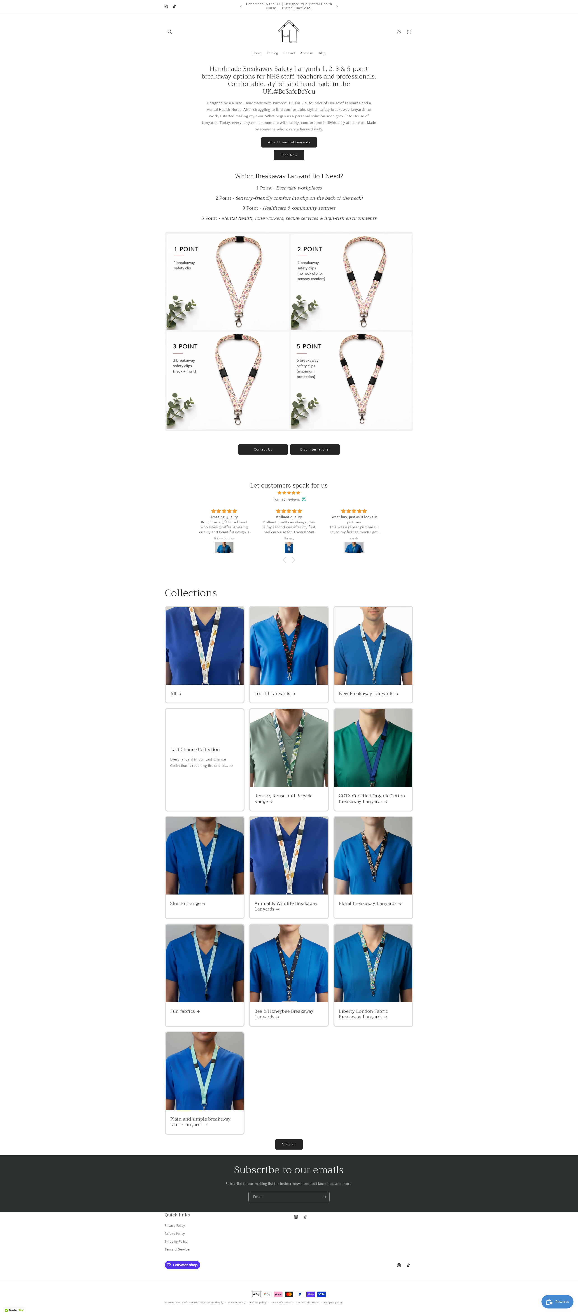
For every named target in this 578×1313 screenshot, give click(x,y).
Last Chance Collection (195, 749)
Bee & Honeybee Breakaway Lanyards (284, 1014)
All (173, 694)
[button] (170, 32)
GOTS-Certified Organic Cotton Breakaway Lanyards (372, 798)
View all (289, 1144)
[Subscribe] (324, 1197)
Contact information (307, 1302)
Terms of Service (177, 1249)
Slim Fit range (185, 903)
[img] (289, 493)
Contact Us (263, 449)
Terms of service (281, 1302)
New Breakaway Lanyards (366, 694)
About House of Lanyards (289, 142)
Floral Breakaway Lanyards (368, 903)
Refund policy (258, 1302)
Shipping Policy (176, 1241)
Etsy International (315, 449)
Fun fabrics (182, 1011)
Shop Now (289, 155)
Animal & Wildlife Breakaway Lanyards (286, 906)
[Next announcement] (337, 6)
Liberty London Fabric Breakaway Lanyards (363, 1014)
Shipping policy (333, 1302)
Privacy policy (236, 1302)
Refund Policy (175, 1233)
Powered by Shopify (211, 1302)
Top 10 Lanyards (272, 694)
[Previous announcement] (241, 6)
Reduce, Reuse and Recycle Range (283, 798)
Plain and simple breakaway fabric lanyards (200, 1122)
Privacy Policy (175, 1225)
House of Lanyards (187, 1302)
